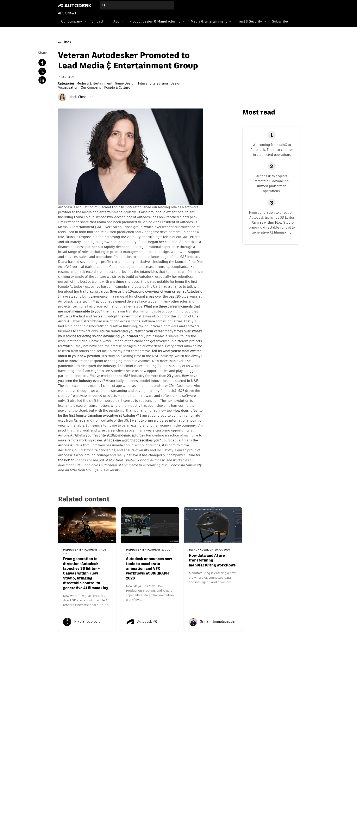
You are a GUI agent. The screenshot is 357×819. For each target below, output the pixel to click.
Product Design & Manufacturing (155, 21)
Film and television (153, 83)
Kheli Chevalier (80, 97)
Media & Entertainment (209, 21)
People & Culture (117, 87)
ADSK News (67, 13)
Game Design (125, 83)
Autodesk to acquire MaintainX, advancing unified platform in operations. (272, 183)
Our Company (71, 21)
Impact (97, 21)
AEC (116, 21)
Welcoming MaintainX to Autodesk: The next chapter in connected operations (271, 149)
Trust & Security (249, 21)
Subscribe (280, 21)
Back (67, 42)
